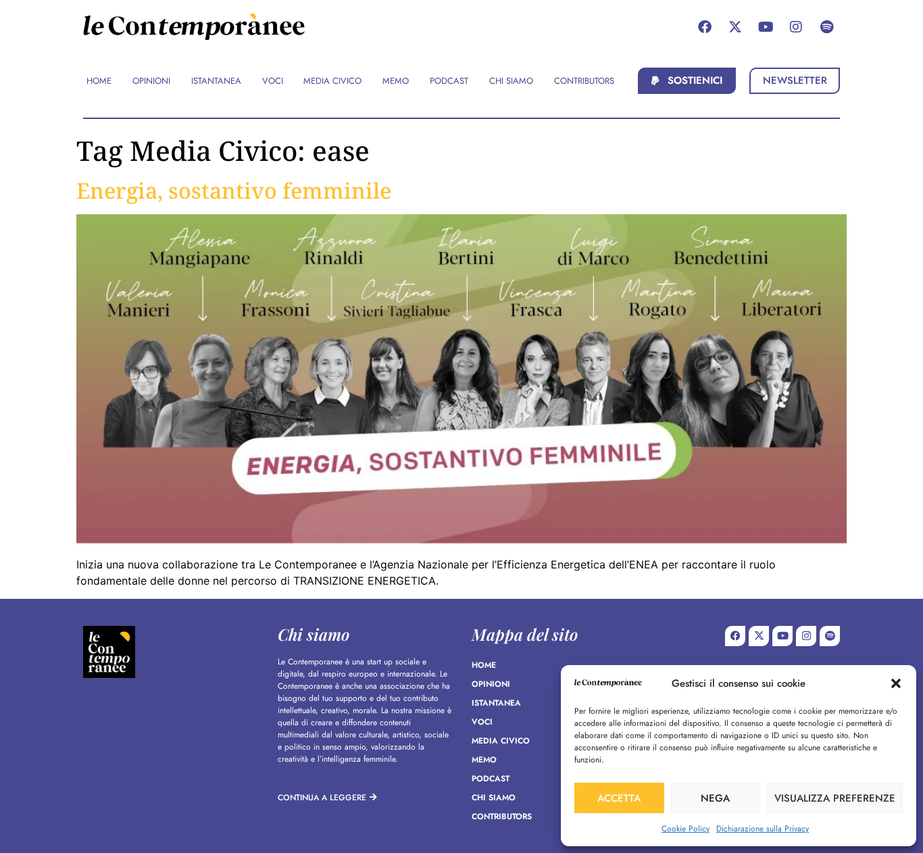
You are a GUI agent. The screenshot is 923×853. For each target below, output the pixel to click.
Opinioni (491, 684)
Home (484, 665)
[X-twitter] (735, 27)
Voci (482, 722)
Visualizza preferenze (834, 798)
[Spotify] (826, 27)
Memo (484, 760)
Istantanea (496, 703)
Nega (715, 798)
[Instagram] (795, 27)
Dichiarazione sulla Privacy (762, 829)
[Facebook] (704, 27)
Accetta (619, 798)
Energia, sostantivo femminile (233, 190)
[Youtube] (765, 27)
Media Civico (501, 741)
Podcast (490, 779)
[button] (896, 683)
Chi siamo (494, 797)
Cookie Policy (685, 829)
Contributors (502, 816)
